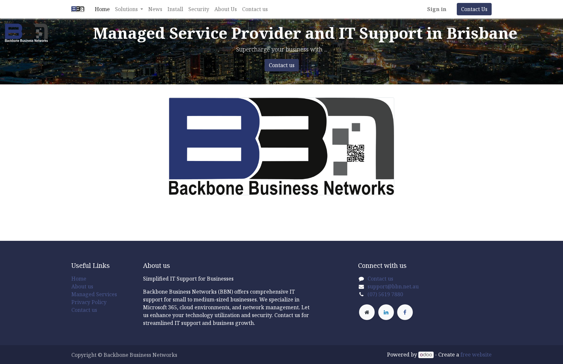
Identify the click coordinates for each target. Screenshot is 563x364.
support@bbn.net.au (393, 286)
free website (476, 354)
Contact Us (474, 9)
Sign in (436, 9)
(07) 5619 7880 (385, 294)
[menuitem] (102, 9)
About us (82, 286)
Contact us (282, 65)
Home (78, 278)
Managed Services (94, 294)
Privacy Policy (89, 302)
